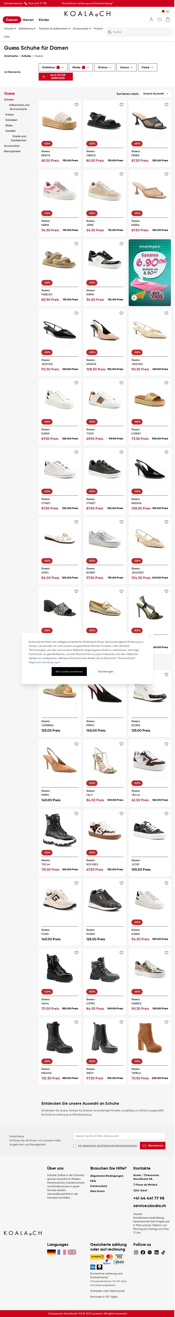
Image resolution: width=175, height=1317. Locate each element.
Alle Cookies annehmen (69, 671)
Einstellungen (105, 671)
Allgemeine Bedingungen (44, 662)
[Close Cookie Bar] (150, 636)
